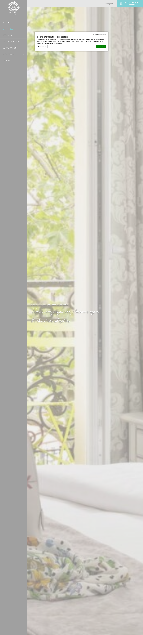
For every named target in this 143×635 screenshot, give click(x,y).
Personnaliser (42, 47)
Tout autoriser (101, 47)
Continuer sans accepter (99, 34)
